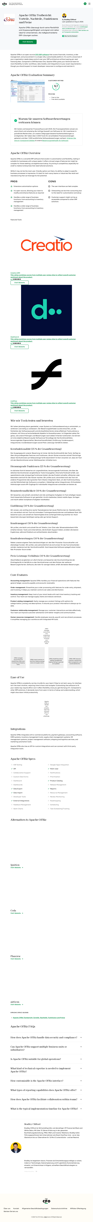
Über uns (7, 1208)
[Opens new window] (9, 19)
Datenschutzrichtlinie (59, 1208)
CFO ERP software (42, 54)
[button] (46, 1037)
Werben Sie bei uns (11, 1211)
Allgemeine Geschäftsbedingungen (35, 1208)
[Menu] (89, 3)
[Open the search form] (85, 4)
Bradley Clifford (70, 19)
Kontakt (16, 1208)
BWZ (45, 1217)
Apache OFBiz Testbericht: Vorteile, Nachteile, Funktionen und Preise (39, 1017)
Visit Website (30, 42)
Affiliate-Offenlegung (78, 1208)
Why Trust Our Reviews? (70, 36)
